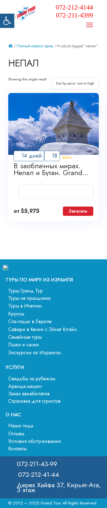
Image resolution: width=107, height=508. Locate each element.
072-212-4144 (74, 7)
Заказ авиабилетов (29, 393)
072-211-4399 (74, 15)
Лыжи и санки (23, 344)
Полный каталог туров (35, 46)
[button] (7, 21)
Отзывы (16, 433)
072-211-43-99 (37, 464)
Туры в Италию (25, 305)
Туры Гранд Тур (25, 290)
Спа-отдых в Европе (30, 321)
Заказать (78, 211)
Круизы (16, 313)
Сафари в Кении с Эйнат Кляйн (42, 329)
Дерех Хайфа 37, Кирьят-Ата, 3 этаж (59, 487)
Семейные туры (25, 337)
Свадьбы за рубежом (31, 378)
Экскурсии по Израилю (34, 352)
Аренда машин (25, 386)
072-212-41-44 (38, 474)
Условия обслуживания (34, 441)
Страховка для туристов (34, 401)
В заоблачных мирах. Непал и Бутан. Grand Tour (48, 169)
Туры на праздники (29, 298)
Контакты (17, 448)
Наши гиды (20, 425)
